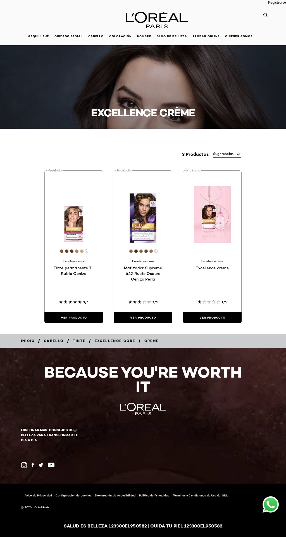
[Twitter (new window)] (41, 465)
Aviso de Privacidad (38, 495)
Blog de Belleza (172, 36)
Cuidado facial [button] (68, 36)
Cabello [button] (96, 36)
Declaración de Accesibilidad (115, 495)
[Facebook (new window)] (33, 465)
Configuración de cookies (73, 495)
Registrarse (277, 2)
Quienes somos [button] (239, 36)
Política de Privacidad (154, 495)
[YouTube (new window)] (51, 465)
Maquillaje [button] (38, 36)
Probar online (206, 36)
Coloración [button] (120, 36)
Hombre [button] (144, 36)
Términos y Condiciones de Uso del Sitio (200, 495)
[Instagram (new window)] (24, 465)
